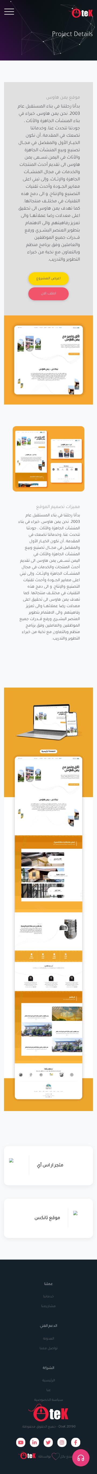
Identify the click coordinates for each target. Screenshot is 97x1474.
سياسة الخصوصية (48, 1400)
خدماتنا (48, 1297)
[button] (80, 1457)
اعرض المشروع (48, 279)
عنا (48, 1390)
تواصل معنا (49, 1349)
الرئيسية (48, 1381)
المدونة (48, 1339)
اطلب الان (48, 294)
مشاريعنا (48, 1306)
